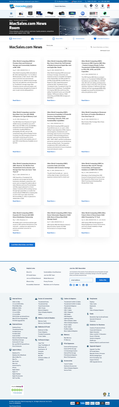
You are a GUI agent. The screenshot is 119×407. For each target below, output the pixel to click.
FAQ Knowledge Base (96, 355)
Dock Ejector (41, 349)
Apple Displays (16, 374)
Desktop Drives (16, 327)
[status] (100, 47)
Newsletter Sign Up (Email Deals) (99, 317)
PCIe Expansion (69, 343)
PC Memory (67, 340)
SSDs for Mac (16, 302)
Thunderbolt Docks (43, 302)
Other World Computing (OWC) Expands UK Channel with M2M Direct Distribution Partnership (23, 215)
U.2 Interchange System (70, 351)
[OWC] (20, 6)
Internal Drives (17, 298)
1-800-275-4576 (91, 1)
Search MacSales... (60, 6)
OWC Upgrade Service (96, 362)
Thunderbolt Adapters (70, 306)
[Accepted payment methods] (90, 403)
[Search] (85, 6)
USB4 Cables (67, 308)
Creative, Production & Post (97, 328)
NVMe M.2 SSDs (16, 308)
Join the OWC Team (49, 275)
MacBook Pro (16, 353)
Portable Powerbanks (44, 334)
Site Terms (49, 401)
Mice (91, 308)
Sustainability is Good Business (52, 272)
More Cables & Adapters (71, 331)
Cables (40, 314)
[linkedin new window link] (83, 285)
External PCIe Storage (70, 348)
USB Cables (67, 314)
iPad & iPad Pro (16, 365)
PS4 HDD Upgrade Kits (18, 320)
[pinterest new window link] (87, 285)
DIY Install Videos (31, 275)
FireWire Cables (68, 329)
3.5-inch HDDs (16, 312)
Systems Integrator (95, 338)
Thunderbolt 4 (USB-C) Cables (72, 304)
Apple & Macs (16, 350)
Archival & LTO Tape (18, 342)
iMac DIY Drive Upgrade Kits (20, 318)
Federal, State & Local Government (99, 342)
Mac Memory (67, 338)
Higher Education (94, 332)
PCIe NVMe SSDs (17, 306)
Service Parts (67, 370)
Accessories (68, 361)
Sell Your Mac (16, 378)
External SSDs (16, 335)
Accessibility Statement (33, 284)
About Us (29, 272)
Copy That (41, 343)
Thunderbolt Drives (17, 329)
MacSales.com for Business (51, 284)
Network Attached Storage (19, 338)
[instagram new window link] (74, 285)
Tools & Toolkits (68, 364)
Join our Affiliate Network (33, 278)
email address (75, 280)
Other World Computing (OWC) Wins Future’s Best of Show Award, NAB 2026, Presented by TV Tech (93, 215)
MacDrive (40, 353)
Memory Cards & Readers (46, 318)
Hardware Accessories (70, 366)
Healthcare (93, 340)
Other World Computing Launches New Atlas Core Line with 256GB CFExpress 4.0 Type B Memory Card (25, 114)
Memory (66, 334)
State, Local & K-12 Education (98, 334)
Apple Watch (16, 369)
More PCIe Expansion (70, 357)
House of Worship (95, 336)
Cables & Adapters (70, 298)
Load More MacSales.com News (22, 245)
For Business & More (62, 1)
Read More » (17, 100)
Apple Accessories (17, 376)
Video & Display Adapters (45, 312)
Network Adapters (43, 310)
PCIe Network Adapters (70, 355)
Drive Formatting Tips (96, 357)
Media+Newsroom (49, 278)
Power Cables (42, 336)
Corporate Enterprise (95, 330)
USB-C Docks (41, 308)
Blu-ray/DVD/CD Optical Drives (20, 344)
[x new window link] (80, 285)
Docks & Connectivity (45, 298)
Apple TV (15, 371)
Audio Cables (67, 327)
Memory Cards (42, 321)
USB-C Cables (68, 310)
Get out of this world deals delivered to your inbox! (24, 1)
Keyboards (93, 306)
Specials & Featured (95, 319)
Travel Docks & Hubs (43, 306)
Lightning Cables (68, 318)
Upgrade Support (95, 346)
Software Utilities (43, 357)
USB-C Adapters (68, 312)
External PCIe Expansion (70, 346)
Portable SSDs (16, 333)
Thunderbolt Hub (43, 304)
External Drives (17, 324)
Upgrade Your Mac (95, 349)
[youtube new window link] (77, 285)
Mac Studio (15, 361)
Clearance (92, 321)
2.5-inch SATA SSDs (18, 304)
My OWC (40, 355)
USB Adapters (68, 316)
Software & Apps (43, 340)
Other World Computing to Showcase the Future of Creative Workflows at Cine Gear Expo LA (94, 114)
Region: (77, 1)
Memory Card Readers (44, 323)
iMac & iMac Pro (16, 357)
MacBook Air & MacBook (19, 355)
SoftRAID (40, 359)
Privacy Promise (48, 281)
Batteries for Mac (43, 330)
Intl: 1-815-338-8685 (104, 1)
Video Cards (93, 304)
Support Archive (94, 359)
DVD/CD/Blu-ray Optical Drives (20, 316)
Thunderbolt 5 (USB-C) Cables (72, 302)
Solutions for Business (97, 325)
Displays (92, 302)
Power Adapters (42, 332)
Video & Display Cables (70, 320)
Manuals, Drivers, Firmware (97, 353)
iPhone (14, 367)
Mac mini (15, 363)
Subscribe (102, 280)
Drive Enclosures (17, 346)
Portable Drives (16, 331)
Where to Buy (30, 281)
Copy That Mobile (43, 345)
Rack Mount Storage (18, 340)
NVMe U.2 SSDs (16, 310)
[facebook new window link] (71, 285)
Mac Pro (14, 359)
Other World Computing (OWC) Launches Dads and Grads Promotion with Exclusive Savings (58, 165)
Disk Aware (41, 347)
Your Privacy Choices (15, 406)
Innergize (40, 351)
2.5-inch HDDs (16, 314)
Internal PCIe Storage (70, 353)
